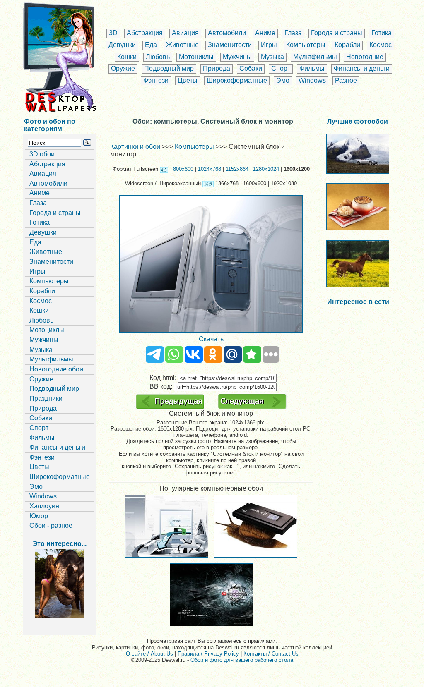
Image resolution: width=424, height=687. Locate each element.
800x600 (183, 169)
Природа (216, 68)
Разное (346, 80)
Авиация (185, 32)
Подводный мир (169, 68)
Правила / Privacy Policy (208, 654)
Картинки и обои (135, 146)
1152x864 (237, 169)
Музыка (272, 56)
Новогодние (364, 56)
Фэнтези (156, 80)
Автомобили (227, 32)
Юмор (38, 515)
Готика (381, 32)
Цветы (188, 80)
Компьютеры (305, 44)
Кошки (127, 56)
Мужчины (237, 56)
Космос (380, 44)
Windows (312, 80)
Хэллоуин (44, 506)
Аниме (265, 32)
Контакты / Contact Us (271, 654)
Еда (151, 44)
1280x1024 (266, 169)
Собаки (250, 68)
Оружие (123, 68)
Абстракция (145, 32)
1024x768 (209, 169)
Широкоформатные (237, 80)
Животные (182, 44)
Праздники (46, 398)
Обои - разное (50, 525)
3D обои (42, 154)
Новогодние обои (56, 369)
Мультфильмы (315, 56)
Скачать (211, 338)
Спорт (280, 68)
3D (113, 32)
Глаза (293, 32)
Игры (269, 44)
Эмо (282, 80)
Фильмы (312, 68)
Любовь (158, 56)
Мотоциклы (196, 56)
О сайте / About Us (149, 654)
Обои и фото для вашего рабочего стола (241, 660)
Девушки (122, 44)
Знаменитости (230, 44)
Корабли (347, 44)
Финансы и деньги (362, 68)
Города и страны (336, 32)
